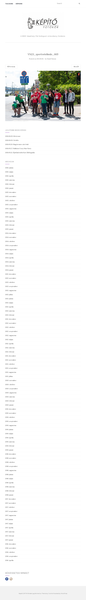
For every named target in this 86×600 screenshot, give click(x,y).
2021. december (10, 356)
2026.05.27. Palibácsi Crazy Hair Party (18, 148)
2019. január (9, 450)
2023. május (9, 303)
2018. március (10, 487)
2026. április (9, 176)
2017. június (9, 519)
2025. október (10, 200)
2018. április (9, 483)
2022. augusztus (10, 335)
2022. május (9, 339)
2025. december (10, 192)
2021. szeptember (11, 368)
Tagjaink (9, 4)
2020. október (10, 384)
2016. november (10, 548)
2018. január (9, 495)
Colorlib (50, 593)
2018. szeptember (11, 466)
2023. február (9, 315)
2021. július (9, 376)
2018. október (10, 462)
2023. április (9, 307)
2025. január (9, 229)
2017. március (9, 532)
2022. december (10, 319)
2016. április (9, 560)
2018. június (9, 474)
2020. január (9, 405)
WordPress (64, 593)
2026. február (9, 184)
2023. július (9, 294)
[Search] (79, 3)
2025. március (10, 221)
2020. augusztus (10, 393)
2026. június (9, 168)
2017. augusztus (10, 515)
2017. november (10, 503)
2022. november (10, 323)
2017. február (9, 536)
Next (76, 67)
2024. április (9, 258)
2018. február (9, 491)
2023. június (9, 299)
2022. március (10, 348)
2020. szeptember (11, 389)
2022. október (10, 327)
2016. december (10, 544)
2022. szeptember (11, 331)
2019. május (9, 434)
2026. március (10, 180)
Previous (11, 67)
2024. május (9, 254)
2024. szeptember (11, 245)
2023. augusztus (10, 290)
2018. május (9, 479)
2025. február (9, 225)
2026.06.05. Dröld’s (12, 140)
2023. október (10, 282)
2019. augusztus (10, 425)
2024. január (9, 270)
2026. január (9, 188)
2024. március (10, 262)
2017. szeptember (11, 511)
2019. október (10, 417)
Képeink (19, 4)
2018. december (10, 454)
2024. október (10, 241)
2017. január (9, 540)
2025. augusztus (10, 209)
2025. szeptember (11, 205)
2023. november (10, 278)
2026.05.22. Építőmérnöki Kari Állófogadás (20, 153)
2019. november (10, 413)
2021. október (10, 364)
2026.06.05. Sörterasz (12, 136)
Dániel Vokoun (51, 59)
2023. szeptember (11, 286)
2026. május (9, 172)
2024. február (9, 266)
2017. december (10, 499)
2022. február (9, 352)
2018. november (10, 458)
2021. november (10, 360)
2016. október (10, 552)
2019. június (9, 429)
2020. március (10, 397)
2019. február (9, 446)
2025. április (9, 217)
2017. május (9, 524)
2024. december (10, 233)
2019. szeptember (11, 421)
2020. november (10, 380)
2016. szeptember (11, 556)
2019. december (10, 409)
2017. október (10, 507)
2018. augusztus (10, 470)
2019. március (10, 442)
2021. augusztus (10, 372)
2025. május (9, 213)
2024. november (10, 237)
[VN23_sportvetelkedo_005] (43, 96)
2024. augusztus (10, 250)
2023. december (10, 274)
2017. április (9, 528)
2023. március (10, 311)
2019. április (9, 438)
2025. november (10, 196)
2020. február (10, 401)
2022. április (9, 344)
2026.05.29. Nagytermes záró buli (16, 144)
